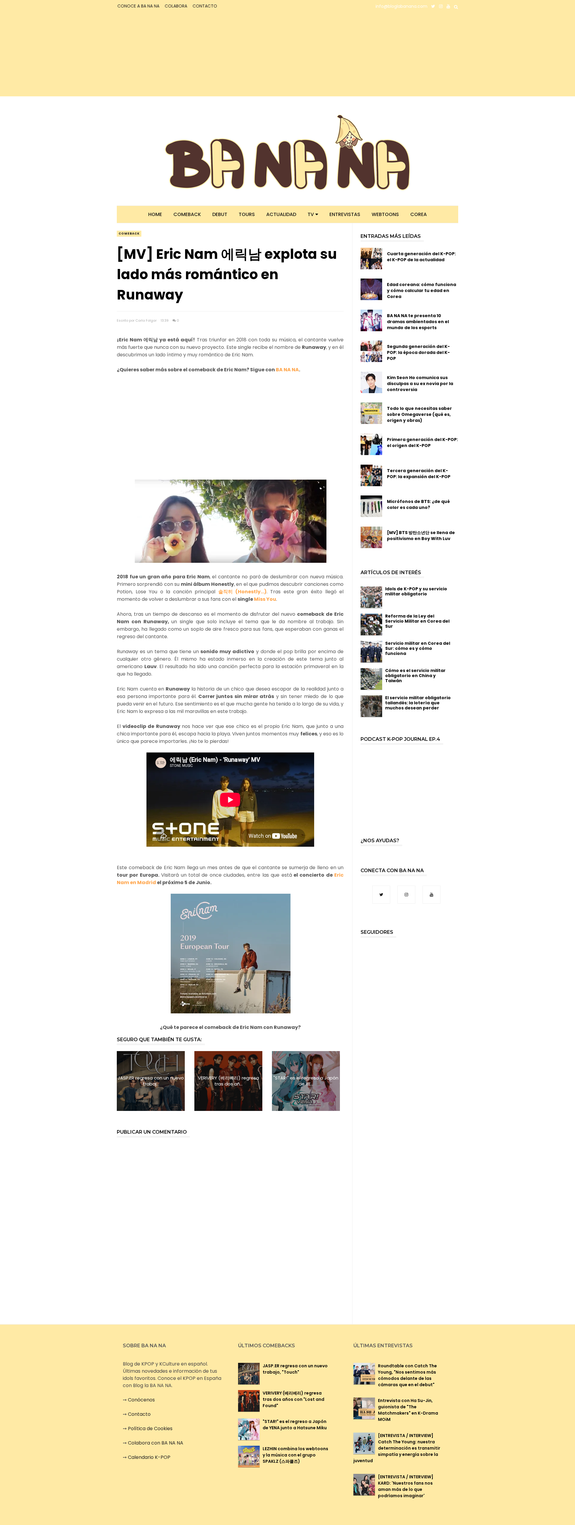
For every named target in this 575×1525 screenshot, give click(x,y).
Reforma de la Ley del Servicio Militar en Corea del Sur (417, 621)
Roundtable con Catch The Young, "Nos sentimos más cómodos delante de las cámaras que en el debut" (407, 1375)
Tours (247, 214)
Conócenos (141, 1399)
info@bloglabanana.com (401, 6)
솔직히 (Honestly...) (242, 591)
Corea (418, 214)
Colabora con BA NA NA (155, 1442)
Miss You (265, 599)
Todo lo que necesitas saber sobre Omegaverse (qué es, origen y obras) (419, 414)
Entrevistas (344, 214)
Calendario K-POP (149, 1457)
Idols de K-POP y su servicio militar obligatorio (416, 591)
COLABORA (176, 6)
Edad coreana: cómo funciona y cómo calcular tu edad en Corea (421, 290)
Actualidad (281, 214)
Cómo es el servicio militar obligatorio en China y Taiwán (415, 676)
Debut (219, 214)
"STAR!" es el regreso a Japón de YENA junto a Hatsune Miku (295, 1424)
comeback (129, 233)
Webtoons (385, 214)
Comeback (187, 214)
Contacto (139, 1414)
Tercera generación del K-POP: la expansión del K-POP (418, 474)
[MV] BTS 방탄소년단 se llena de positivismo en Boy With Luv (421, 536)
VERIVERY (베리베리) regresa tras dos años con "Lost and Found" (293, 1399)
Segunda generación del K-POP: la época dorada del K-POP (418, 352)
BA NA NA (287, 369)
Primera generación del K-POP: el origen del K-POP (422, 442)
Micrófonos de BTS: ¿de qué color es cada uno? (418, 504)
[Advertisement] (169, 54)
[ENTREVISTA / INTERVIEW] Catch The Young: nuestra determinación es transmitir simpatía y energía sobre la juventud (396, 1448)
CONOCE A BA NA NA (138, 6)
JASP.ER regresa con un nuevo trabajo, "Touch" (295, 1369)
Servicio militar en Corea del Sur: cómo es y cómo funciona (417, 648)
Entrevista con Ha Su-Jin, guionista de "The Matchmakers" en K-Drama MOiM (408, 1410)
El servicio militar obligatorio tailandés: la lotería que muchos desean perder (418, 703)
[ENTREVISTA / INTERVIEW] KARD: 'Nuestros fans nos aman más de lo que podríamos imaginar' (405, 1486)
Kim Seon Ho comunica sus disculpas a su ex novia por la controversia (420, 384)
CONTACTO (205, 6)
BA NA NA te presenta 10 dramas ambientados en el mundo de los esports (418, 322)
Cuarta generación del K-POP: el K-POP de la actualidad (421, 257)
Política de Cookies (150, 1428)
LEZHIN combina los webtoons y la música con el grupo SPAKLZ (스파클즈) (295, 1455)
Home (155, 214)
